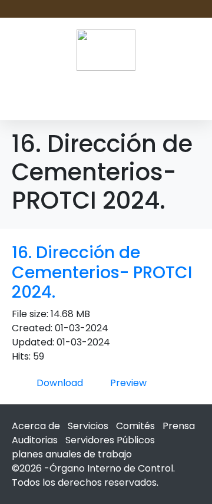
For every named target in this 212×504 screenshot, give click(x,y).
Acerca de (36, 426)
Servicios (88, 426)
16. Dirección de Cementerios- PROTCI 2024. (102, 272)
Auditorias (35, 440)
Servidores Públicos (110, 440)
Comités (135, 426)
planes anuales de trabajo (72, 454)
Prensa (179, 426)
